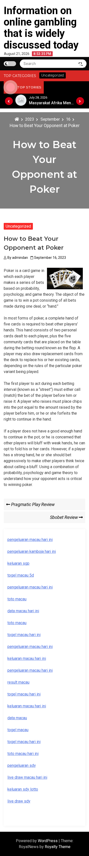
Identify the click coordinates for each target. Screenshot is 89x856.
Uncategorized (18, 226)
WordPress (48, 840)
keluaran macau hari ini (26, 706)
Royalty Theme (57, 846)
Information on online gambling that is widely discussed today (41, 27)
